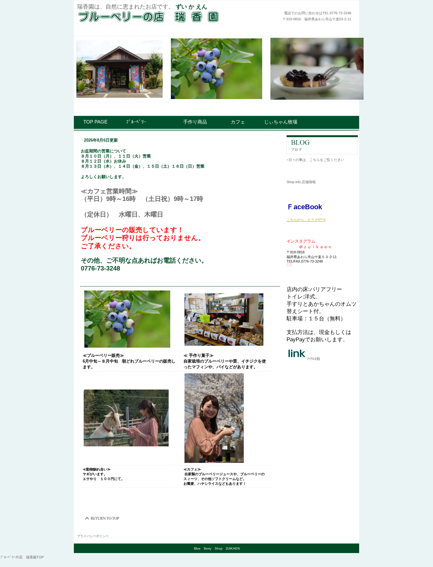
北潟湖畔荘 (322, 439)
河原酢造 (322, 416)
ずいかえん (154, 16)
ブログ (322, 144)
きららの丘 (322, 462)
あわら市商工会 (322, 393)
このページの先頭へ (102, 518)
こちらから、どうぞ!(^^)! (306, 217)
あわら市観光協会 (322, 370)
